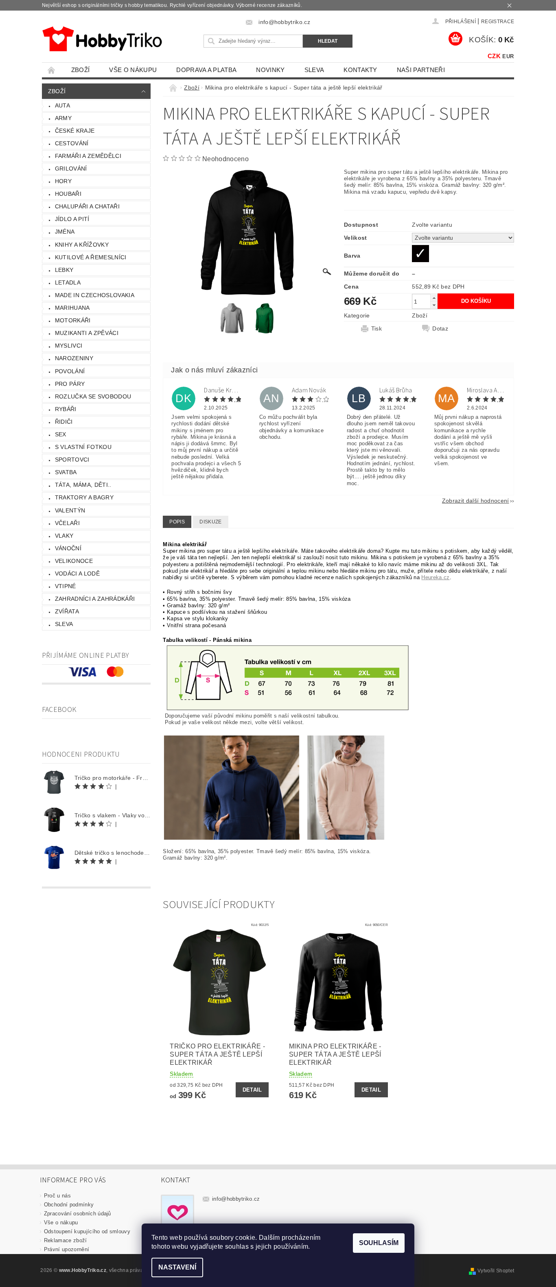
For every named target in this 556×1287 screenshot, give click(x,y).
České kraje (75, 130)
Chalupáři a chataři (87, 206)
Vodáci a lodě (77, 573)
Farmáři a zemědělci (88, 156)
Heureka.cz (435, 577)
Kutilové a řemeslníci (91, 257)
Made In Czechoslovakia (94, 295)
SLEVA (314, 69)
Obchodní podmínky (69, 1205)
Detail (252, 1090)
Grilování (71, 168)
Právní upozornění (66, 1249)
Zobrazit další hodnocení (475, 500)
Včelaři (67, 523)
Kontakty (360, 69)
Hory (63, 181)
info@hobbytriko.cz (236, 1199)
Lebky (64, 270)
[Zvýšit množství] (434, 298)
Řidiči (64, 421)
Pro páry (70, 384)
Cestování (72, 143)
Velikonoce (74, 561)
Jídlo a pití (72, 219)
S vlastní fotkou (83, 447)
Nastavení (177, 1267)
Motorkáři (73, 320)
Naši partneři (421, 69)
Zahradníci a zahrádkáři (95, 598)
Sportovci (72, 459)
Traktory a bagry (84, 497)
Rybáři (66, 409)
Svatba (66, 472)
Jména (65, 231)
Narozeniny (74, 358)
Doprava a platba (206, 69)
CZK (494, 56)
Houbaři (68, 193)
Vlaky (64, 535)
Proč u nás (57, 1196)
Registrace (497, 21)
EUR (508, 56)
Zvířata (67, 611)
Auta (62, 105)
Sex (60, 434)
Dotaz (440, 328)
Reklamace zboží (65, 1240)
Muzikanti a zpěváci (86, 333)
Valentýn (70, 510)
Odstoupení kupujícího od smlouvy (87, 1231)
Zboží (80, 69)
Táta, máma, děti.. (83, 485)
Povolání (70, 371)
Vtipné (65, 586)
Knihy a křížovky (82, 244)
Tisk (376, 328)
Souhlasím (378, 1242)
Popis (177, 522)
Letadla (68, 282)
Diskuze (210, 522)
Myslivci (69, 345)
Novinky (270, 69)
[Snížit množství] (434, 305)
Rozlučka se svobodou (93, 396)
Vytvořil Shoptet (495, 1271)
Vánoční (68, 548)
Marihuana (72, 307)
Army (63, 118)
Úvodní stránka (51, 70)
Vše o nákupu (133, 69)
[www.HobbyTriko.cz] (102, 39)
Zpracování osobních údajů (77, 1213)
